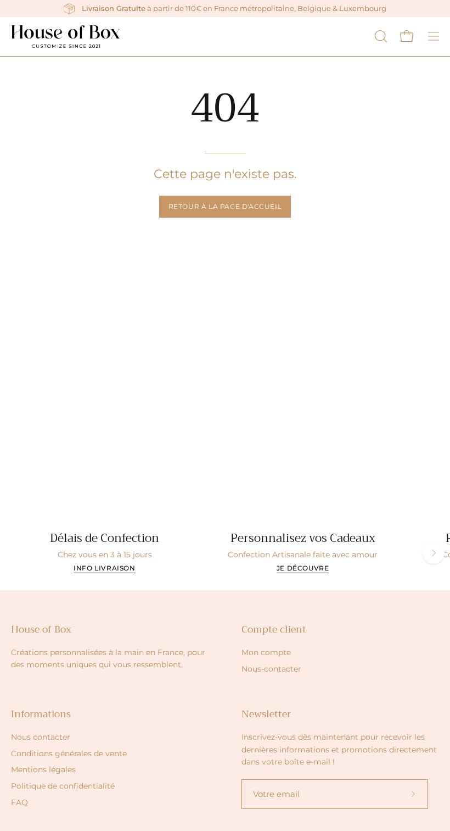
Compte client (273, 629)
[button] (379, 36)
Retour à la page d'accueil (225, 206)
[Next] (434, 553)
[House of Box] (66, 36)
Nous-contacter (271, 669)
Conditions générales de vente (69, 753)
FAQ (19, 802)
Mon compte (266, 652)
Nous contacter (40, 737)
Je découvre (303, 568)
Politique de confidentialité (63, 786)
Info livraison (104, 568)
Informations (41, 714)
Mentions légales (43, 769)
